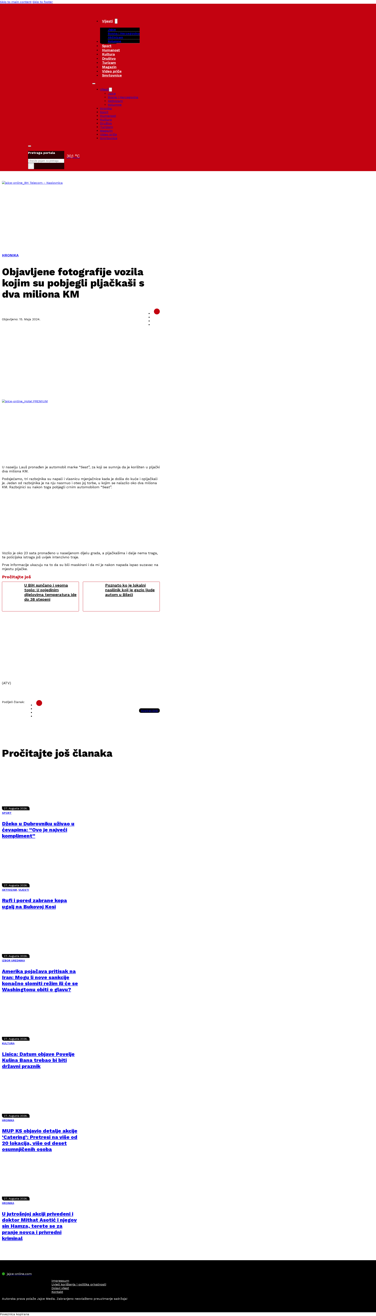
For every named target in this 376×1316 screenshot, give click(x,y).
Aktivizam (115, 37)
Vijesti (107, 21)
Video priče (112, 71)
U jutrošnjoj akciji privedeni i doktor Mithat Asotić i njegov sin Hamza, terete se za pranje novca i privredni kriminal (39, 1226)
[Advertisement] (188, 214)
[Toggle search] (29, 146)
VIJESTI (23, 889)
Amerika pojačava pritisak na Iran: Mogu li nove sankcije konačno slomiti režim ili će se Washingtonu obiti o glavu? (40, 980)
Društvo (109, 58)
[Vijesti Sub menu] (116, 21)
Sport (106, 46)
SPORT (7, 812)
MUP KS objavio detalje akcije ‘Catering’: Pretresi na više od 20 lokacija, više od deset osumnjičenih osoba (39, 1140)
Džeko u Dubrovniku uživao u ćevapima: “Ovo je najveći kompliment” (38, 830)
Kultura (108, 54)
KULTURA (8, 1043)
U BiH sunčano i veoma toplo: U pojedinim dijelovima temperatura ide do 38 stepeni (50, 592)
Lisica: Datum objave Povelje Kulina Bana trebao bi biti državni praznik (38, 1060)
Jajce (112, 93)
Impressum (60, 1281)
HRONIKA (10, 255)
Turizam (109, 62)
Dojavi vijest (60, 1288)
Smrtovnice (112, 75)
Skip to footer (43, 2)
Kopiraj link (149, 710)
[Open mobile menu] (93, 83)
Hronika (106, 108)
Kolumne (114, 41)
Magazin (109, 67)
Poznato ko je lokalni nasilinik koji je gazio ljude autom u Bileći (130, 590)
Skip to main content (16, 2)
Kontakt (57, 1292)
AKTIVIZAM (9, 889)
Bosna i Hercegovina (124, 33)
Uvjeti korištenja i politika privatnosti (79, 1284)
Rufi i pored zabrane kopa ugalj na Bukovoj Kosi (34, 903)
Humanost (111, 50)
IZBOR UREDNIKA (13, 960)
